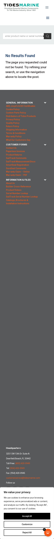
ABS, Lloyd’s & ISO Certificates (20, 106)
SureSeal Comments (16, 168)
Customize (27, 524)
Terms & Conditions (15, 133)
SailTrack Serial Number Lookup (22, 196)
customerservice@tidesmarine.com (23, 478)
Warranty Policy (13, 136)
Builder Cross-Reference (18, 186)
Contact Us (11, 148)
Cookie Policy (13, 109)
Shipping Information (16, 129)
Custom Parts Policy (16, 112)
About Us (10, 183)
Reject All (27, 532)
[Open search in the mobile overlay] (27, 36)
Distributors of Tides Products (21, 116)
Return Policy (12, 126)
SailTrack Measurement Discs (20, 161)
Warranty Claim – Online (18, 171)
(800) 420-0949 (22, 463)
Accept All (27, 516)
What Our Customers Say (18, 140)
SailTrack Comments (16, 158)
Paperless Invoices (15, 151)
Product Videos (13, 190)
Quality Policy (12, 123)
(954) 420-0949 (17, 468)
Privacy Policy (13, 119)
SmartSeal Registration (17, 165)
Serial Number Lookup (17, 193)
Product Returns (14, 155)
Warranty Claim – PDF (16, 175)
